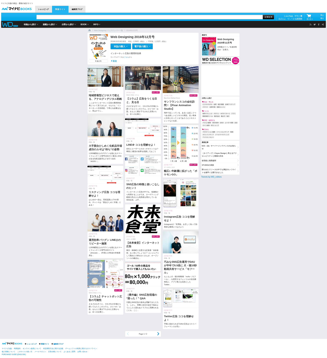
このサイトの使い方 (24, 352)
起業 (215, 104)
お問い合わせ (82, 352)
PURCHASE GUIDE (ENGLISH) (14, 354)
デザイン (216, 113)
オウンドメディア (208, 134)
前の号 (99, 61)
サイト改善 (206, 125)
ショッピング (32, 344)
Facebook (318, 24)
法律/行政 (212, 107)
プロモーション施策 (209, 132)
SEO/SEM (215, 122)
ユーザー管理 (229, 122)
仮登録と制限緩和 (209, 161)
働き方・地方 (225, 116)
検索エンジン (221, 107)
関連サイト (45, 344)
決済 (236, 122)
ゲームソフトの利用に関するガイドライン (81, 348)
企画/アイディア (230, 104)
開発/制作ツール (208, 116)
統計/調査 (221, 104)
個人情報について (8, 352)
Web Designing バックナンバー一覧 (108, 30)
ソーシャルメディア (223, 132)
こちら (126, 57)
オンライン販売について (32, 348)
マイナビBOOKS (17, 7)
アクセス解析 (207, 122)
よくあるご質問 (69, 352)
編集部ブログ (58, 344)
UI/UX (222, 122)
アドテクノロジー (208, 137)
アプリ (233, 113)
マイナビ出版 (7, 348)
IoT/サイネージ (225, 113)
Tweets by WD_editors (211, 177)
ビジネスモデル (207, 104)
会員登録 (298, 19)
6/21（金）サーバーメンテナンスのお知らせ (219, 147)
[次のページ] (158, 334)
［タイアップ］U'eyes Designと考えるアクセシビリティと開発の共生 (219, 154)
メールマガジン (40, 352)
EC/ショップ (215, 125)
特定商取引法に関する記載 (53, 348)
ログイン (282, 19)
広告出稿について (54, 352)
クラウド (205, 107)
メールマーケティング (222, 134)
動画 (231, 132)
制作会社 (217, 116)
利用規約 (17, 348)
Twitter (314, 24)
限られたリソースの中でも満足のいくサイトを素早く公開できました (219, 170)
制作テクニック (207, 113)
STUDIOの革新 (208, 165)
